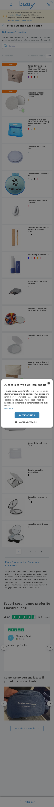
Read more (9, 408)
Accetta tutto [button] (27, 415)
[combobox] (48, 383)
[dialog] (27, 403)
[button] (27, 422)
